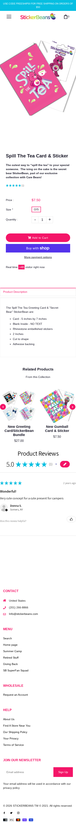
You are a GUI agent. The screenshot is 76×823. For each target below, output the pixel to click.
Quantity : (12, 219)
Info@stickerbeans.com (23, 613)
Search (7, 638)
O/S (36, 209)
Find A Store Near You (16, 725)
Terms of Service (13, 744)
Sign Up (63, 772)
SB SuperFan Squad (15, 670)
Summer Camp (12, 651)
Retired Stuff (11, 657)
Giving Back (10, 664)
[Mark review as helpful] (71, 519)
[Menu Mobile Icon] (9, 16)
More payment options (38, 257)
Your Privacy (11, 738)
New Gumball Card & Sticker (57, 429)
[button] (56, 464)
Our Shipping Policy (15, 732)
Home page (10, 644)
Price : (10, 200)
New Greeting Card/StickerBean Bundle (19, 431)
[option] (38, 78)
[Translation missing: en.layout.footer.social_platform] (4, 812)
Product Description (15, 291)
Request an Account (15, 694)
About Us (8, 719)
